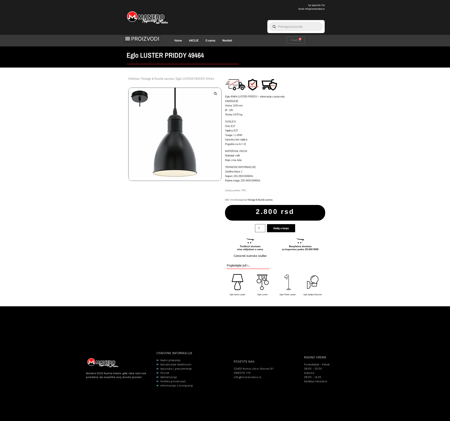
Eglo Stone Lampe (237, 294)
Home (178, 40)
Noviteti (227, 40)
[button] (142, 38)
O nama (210, 40)
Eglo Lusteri (263, 294)
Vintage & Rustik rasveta (157, 78)
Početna (133, 78)
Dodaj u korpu (281, 228)
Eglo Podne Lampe (288, 294)
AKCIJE (193, 40)
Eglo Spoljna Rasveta (313, 294)
